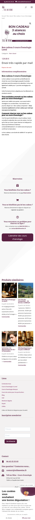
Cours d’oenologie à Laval (9, 386)
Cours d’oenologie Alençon (10, 389)
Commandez (6, 317)
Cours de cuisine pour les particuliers (13, 392)
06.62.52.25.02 (10, 2)
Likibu (3, 406)
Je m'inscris (10, 441)
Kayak (3, 403)
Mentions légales (7, 401)
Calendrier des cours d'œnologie (17, 237)
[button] (30, 23)
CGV (3, 398)
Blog (3, 395)
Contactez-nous (6, 384)
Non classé (10, 16)
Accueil (4, 16)
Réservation (27, 193)
